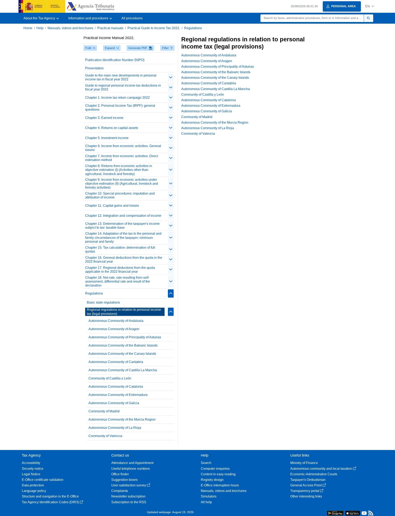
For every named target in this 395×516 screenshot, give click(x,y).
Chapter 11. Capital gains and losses (112, 205)
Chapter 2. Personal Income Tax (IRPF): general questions (120, 107)
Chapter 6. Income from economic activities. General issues (123, 148)
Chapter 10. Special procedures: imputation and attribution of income (120, 195)
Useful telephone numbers (130, 468)
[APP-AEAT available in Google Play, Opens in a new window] (335, 513)
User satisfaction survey (128, 485)
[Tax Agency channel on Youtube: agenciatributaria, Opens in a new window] (364, 514)
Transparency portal (304, 491)
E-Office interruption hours (220, 485)
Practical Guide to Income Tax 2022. (154, 28)
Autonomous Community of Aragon (113, 329)
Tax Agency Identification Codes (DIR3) (50, 502)
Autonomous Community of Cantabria (115, 362)
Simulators (208, 496)
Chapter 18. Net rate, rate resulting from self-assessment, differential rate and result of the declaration (117, 281)
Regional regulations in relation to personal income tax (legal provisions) (124, 311)
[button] (369, 6)
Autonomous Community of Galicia (113, 403)
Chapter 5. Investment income (107, 138)
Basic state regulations (103, 302)
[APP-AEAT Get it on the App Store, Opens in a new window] (352, 513)
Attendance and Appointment (132, 463)
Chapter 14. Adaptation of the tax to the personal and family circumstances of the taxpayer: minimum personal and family (123, 237)
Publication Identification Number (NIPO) (114, 60)
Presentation (94, 68)
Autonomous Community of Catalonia (115, 386)
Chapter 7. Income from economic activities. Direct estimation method (121, 158)
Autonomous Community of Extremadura (118, 395)
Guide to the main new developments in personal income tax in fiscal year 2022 (120, 77)
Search (206, 463)
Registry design (212, 479)
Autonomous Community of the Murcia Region (122, 419)
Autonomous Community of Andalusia (115, 320)
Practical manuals (110, 28)
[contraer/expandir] (171, 77)
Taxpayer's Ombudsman (307, 479)
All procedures (132, 18)
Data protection (33, 485)
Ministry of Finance (304, 463)
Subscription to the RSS (128, 502)
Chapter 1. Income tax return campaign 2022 (117, 97)
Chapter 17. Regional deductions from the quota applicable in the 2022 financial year (120, 269)
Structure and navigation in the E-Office (50, 496)
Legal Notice (31, 474)
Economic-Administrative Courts (313, 474)
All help (206, 502)
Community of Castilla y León (109, 378)
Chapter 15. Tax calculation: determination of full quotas (120, 249)
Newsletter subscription (128, 496)
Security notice (32, 468)
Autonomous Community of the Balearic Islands (123, 345)
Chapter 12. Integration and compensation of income (123, 215)
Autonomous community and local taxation (321, 468)
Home (27, 28)
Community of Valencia (105, 436)
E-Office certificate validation (42, 479)
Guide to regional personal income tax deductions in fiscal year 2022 (123, 87)
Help (39, 28)
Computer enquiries (215, 468)
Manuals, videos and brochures (70, 28)
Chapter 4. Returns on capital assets (111, 128)
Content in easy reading (218, 474)
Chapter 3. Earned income (104, 117)
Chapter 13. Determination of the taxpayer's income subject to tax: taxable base (122, 225)
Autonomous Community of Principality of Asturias (124, 337)
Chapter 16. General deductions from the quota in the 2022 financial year (123, 259)
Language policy (34, 491)
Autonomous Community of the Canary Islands (122, 353)
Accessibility (31, 463)
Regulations (193, 28)
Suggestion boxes (124, 479)
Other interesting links (306, 496)
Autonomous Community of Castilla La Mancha (122, 370)
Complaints (119, 491)
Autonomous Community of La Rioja (114, 427)
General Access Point (306, 485)
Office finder (120, 474)
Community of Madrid (104, 411)
